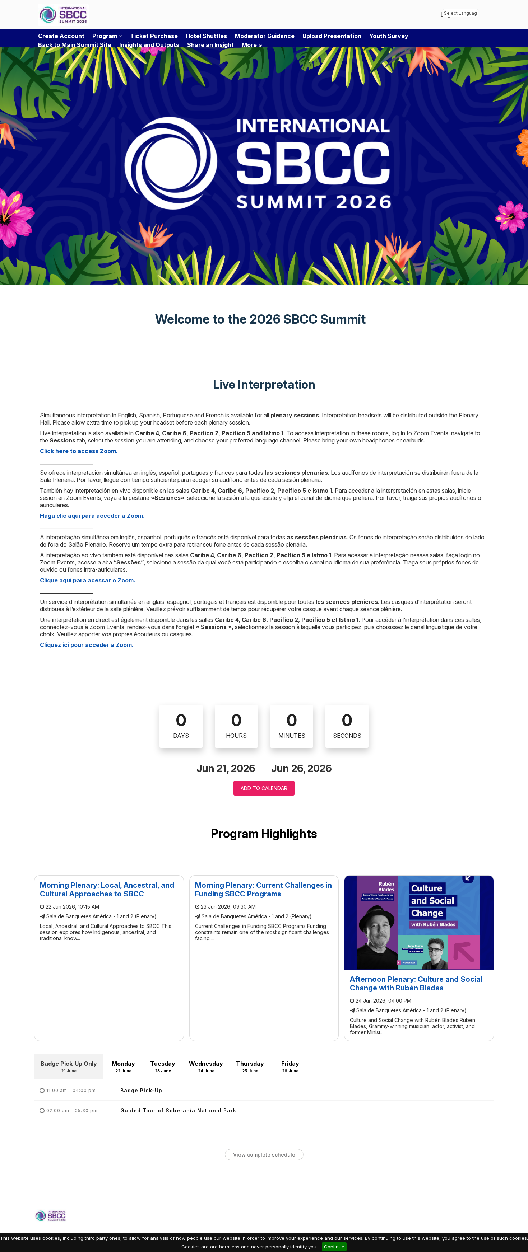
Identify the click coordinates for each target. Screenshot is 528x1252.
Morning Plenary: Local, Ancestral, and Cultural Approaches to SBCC (107, 889)
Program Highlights (264, 833)
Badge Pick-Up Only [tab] (69, 1066)
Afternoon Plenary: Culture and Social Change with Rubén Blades (416, 983)
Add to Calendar (264, 788)
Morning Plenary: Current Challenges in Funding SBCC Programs (263, 889)
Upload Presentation (331, 35)
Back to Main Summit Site (74, 44)
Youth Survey (388, 35)
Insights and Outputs (149, 44)
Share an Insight (210, 44)
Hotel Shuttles (206, 35)
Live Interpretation (264, 384)
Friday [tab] (290, 1066)
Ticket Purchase (154, 35)
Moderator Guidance (265, 35)
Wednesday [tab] (206, 1066)
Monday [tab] (123, 1066)
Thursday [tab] (250, 1066)
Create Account (61, 35)
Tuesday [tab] (162, 1066)
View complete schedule (264, 1155)
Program (105, 35)
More (250, 44)
